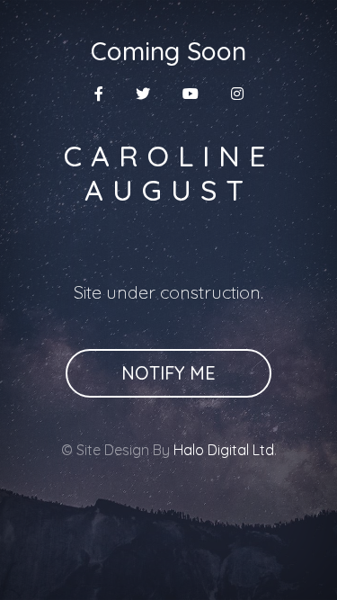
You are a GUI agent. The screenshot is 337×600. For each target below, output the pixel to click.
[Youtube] (190, 94)
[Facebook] (99, 94)
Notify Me (168, 373)
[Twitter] (142, 94)
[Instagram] (237, 94)
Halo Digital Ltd (223, 450)
